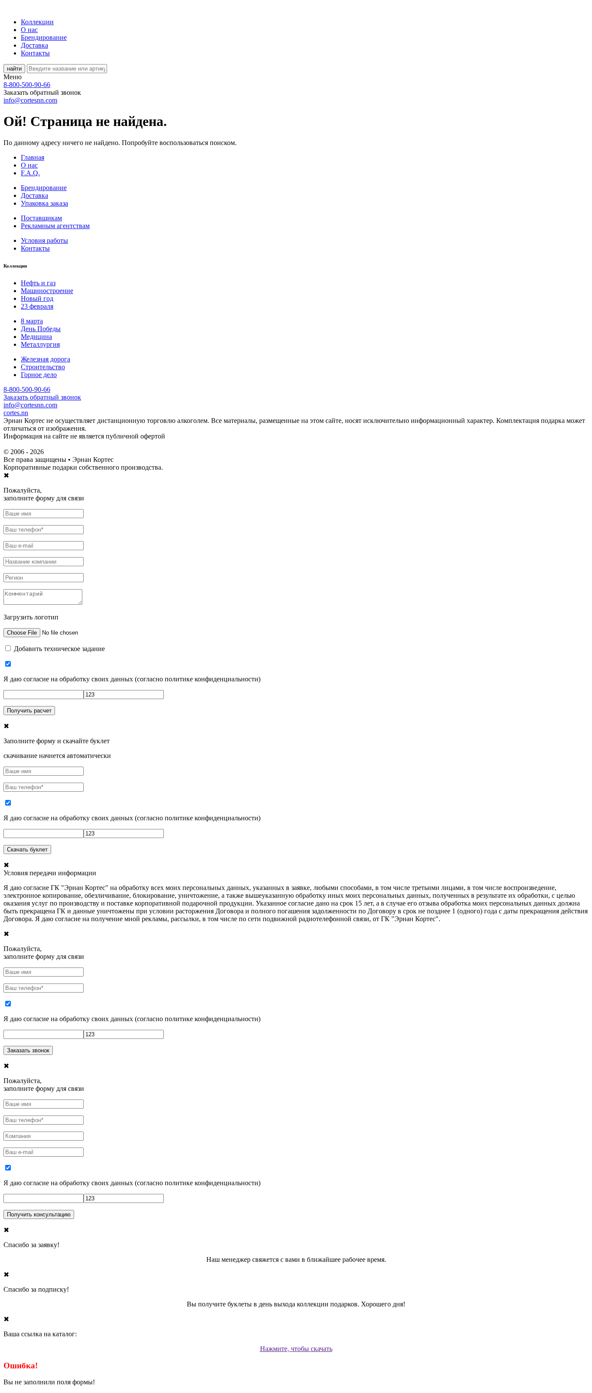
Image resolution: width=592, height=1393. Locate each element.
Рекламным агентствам (55, 225)
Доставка (34, 45)
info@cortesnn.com (30, 100)
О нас (29, 29)
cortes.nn (15, 412)
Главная (32, 157)
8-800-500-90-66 (26, 84)
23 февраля (37, 306)
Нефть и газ (38, 283)
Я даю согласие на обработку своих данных (68, 679)
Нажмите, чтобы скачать (296, 1348)
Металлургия (40, 344)
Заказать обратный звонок (42, 397)
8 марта (32, 321)
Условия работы (44, 240)
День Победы (41, 328)
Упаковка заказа (44, 203)
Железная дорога (45, 359)
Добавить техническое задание (59, 648)
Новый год (37, 298)
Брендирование (44, 37)
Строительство (43, 367)
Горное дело (39, 374)
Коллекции (37, 22)
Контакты (35, 53)
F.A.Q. (30, 173)
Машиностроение (47, 290)
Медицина (36, 336)
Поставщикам (41, 218)
